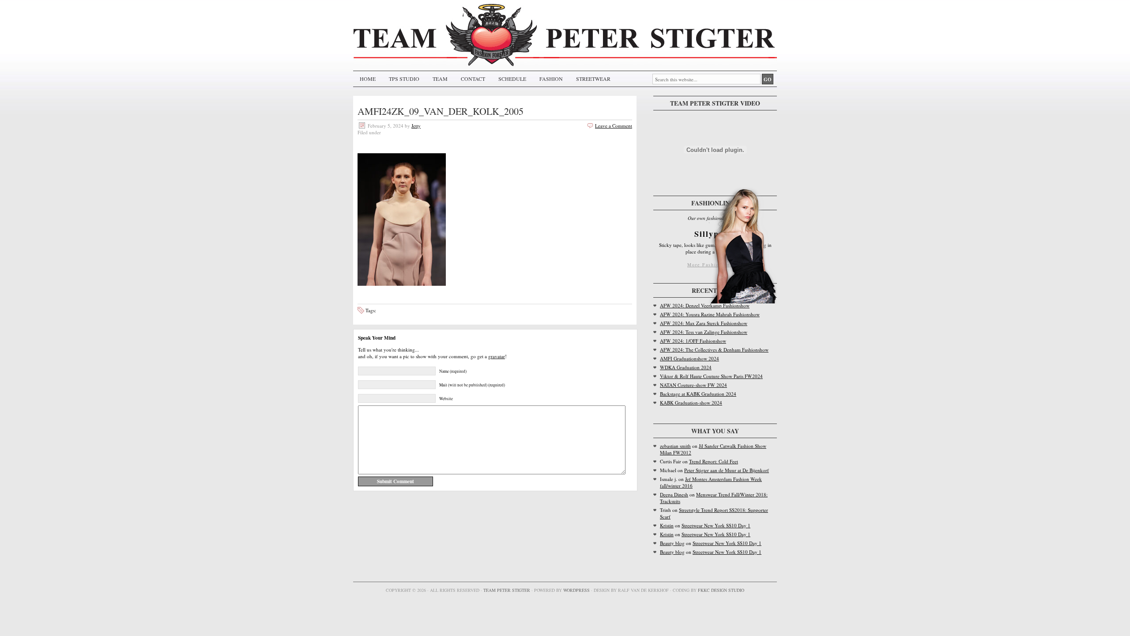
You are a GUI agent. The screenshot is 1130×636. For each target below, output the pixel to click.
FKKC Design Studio (721, 590)
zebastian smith (675, 446)
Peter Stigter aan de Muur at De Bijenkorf (726, 470)
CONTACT (473, 78)
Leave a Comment (613, 125)
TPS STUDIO (404, 78)
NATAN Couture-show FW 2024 (693, 385)
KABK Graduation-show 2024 (691, 402)
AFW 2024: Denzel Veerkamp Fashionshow (705, 305)
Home (368, 78)
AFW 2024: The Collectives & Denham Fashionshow (714, 349)
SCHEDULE (512, 78)
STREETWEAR (593, 78)
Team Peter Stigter (506, 590)
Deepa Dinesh (674, 494)
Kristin (667, 525)
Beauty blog (672, 543)
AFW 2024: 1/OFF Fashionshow (693, 340)
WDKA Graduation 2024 (686, 367)
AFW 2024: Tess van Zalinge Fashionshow (703, 332)
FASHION (551, 78)
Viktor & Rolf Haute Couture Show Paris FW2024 (711, 376)
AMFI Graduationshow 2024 (689, 358)
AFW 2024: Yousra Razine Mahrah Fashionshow (710, 314)
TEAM (440, 78)
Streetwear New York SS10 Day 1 (716, 525)
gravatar (496, 356)
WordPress (576, 590)
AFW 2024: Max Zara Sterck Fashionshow (703, 323)
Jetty (416, 125)
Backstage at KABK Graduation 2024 (698, 393)
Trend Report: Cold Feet (713, 461)
